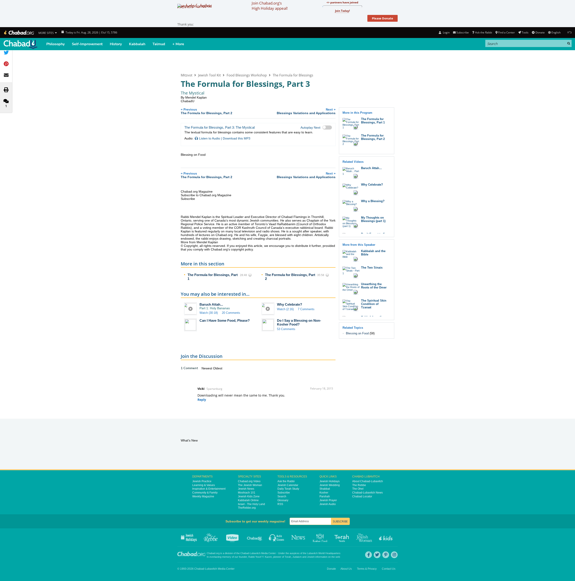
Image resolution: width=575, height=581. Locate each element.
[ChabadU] (20, 44)
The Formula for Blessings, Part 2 (373, 137)
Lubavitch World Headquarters (323, 553)
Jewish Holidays (329, 481)
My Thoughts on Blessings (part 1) (373, 219)
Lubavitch (255, 553)
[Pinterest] (385, 554)
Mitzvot (186, 75)
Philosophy (55, 44)
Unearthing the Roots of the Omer (374, 285)
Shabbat (324, 488)
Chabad (244, 553)
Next (306, 111)
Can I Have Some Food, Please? (224, 320)
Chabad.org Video (249, 481)
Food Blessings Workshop (247, 75)
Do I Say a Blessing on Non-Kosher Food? (299, 322)
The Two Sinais (372, 267)
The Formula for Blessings (293, 75)
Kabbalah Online (248, 500)
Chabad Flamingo (294, 217)
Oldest (217, 368)
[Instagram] (394, 554)
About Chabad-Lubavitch (367, 481)
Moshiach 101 (246, 492)
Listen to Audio (209, 138)
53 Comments (286, 329)
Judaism (297, 556)
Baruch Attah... (211, 304)
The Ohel (358, 488)
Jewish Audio (327, 504)
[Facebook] (368, 554)
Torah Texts (342, 537)
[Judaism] (18, 32)
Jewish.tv (233, 537)
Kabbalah (137, 44)
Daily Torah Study (288, 488)
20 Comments (231, 312)
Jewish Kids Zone (249, 496)
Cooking (320, 537)
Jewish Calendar (287, 485)
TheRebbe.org (247, 507)
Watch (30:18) (208, 312)
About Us (346, 568)
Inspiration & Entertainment (208, 488)
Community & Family (205, 492)
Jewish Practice (201, 481)
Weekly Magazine (203, 496)
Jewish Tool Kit (209, 75)
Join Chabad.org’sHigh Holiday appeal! (270, 5)
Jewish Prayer (328, 500)
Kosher (323, 492)
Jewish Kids (386, 537)
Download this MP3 (236, 138)
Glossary (282, 500)
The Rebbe (359, 485)
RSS (280, 504)
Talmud (159, 44)
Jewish (311, 556)
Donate (539, 32)
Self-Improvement (87, 44)
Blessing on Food (357, 333)
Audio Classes (276, 537)
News (298, 537)
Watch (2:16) (285, 309)
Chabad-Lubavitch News (367, 492)
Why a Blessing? (373, 201)
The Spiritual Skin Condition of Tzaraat (373, 304)
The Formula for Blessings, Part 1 (373, 120)
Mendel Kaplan (196, 97)
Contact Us (388, 568)
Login (445, 32)
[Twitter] (377, 554)
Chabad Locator (362, 496)
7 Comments (306, 309)
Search (281, 496)
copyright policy (242, 249)
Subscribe (283, 492)
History (116, 44)
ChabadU (187, 101)
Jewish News (246, 488)
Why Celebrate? (289, 304)
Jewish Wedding (329, 485)
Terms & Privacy (367, 568)
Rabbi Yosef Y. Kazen (260, 556)
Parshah (324, 496)
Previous (206, 111)
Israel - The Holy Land (251, 504)
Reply (201, 399)
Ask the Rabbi (483, 32)
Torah (288, 556)
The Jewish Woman (250, 485)
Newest (207, 368)
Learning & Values (203, 485)
